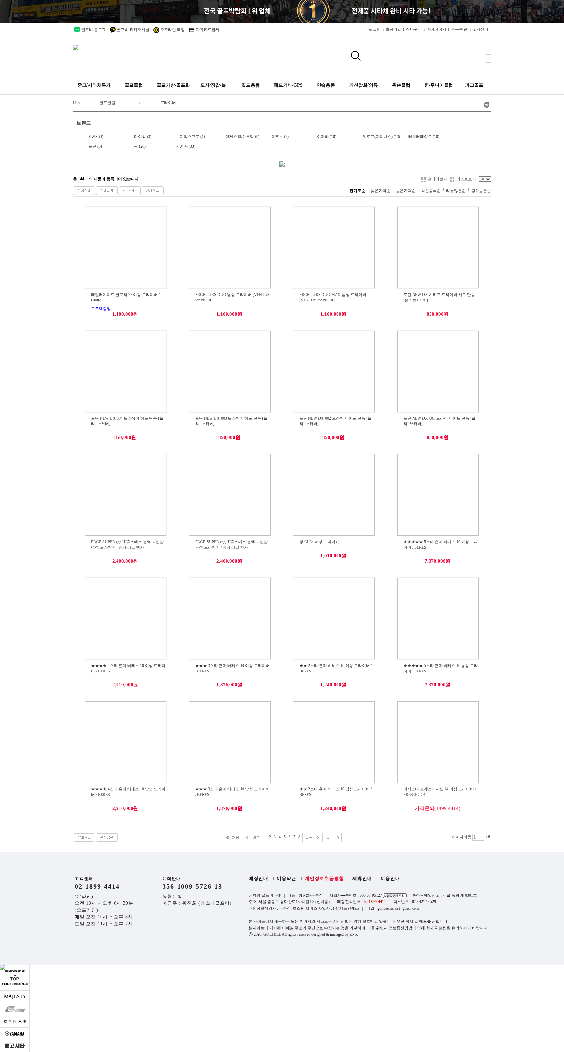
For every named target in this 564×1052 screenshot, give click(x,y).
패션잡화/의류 (363, 85)
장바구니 (414, 29)
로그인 (375, 29)
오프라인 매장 (172, 29)
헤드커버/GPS (288, 85)
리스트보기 (466, 179)
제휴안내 (362, 878)
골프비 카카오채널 (132, 29)
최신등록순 (431, 190)
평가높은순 (481, 190)
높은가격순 (405, 190)
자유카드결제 (207, 29)
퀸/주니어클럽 (438, 85)
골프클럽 (134, 85)
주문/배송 (459, 29)
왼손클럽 (401, 85)
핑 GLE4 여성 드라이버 (319, 542)
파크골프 (474, 85)
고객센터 (480, 29)
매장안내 (258, 878)
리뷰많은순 (456, 190)
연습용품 (326, 85)
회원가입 (393, 29)
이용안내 (390, 878)
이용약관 (286, 878)
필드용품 (251, 85)
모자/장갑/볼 (213, 85)
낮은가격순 (380, 190)
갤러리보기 (437, 179)
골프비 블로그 (93, 29)
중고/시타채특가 (94, 85)
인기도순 (357, 190)
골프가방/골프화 (173, 85)
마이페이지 (436, 29)
